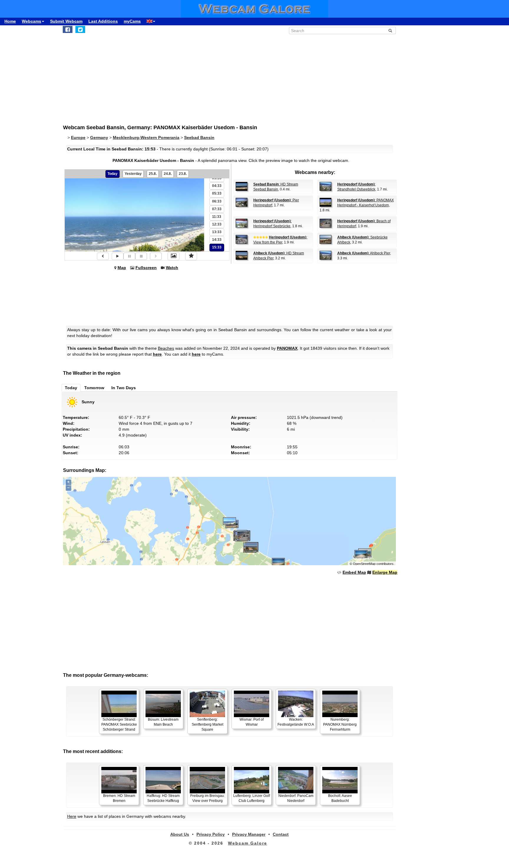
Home (10, 21)
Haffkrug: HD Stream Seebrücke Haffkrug (163, 798)
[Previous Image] (103, 256)
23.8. (183, 174)
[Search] (390, 30)
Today (113, 174)
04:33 (217, 186)
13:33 (217, 232)
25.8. (153, 174)
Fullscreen (146, 267)
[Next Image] (156, 256)
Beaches (166, 348)
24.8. (168, 174)
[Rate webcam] (191, 256)
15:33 (217, 247)
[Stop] (141, 256)
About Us (179, 834)
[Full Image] (173, 256)
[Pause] (129, 256)
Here (71, 816)
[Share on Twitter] (80, 29)
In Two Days (123, 387)
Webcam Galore (247, 843)
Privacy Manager (248, 834)
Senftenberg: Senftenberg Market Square (207, 724)
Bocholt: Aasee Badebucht (340, 798)
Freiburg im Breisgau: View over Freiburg (207, 798)
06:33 (217, 201)
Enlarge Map (384, 572)
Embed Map (354, 572)
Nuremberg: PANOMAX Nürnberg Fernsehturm (340, 724)
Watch (172, 267)
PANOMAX (287, 348)
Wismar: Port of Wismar (251, 722)
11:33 (216, 217)
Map (122, 267)
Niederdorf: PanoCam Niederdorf (295, 798)
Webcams (31, 21)
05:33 (217, 193)
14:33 (217, 240)
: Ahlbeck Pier (363, 253)
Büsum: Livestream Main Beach (163, 722)
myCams (132, 21)
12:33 (217, 224)
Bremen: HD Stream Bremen (119, 798)
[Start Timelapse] (117, 256)
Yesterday (133, 174)
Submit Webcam (66, 21)
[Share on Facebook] (67, 29)
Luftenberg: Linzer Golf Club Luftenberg (251, 798)
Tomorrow (94, 387)
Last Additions (103, 21)
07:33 (217, 209)
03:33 (217, 178)
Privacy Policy (210, 834)
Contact (281, 834)
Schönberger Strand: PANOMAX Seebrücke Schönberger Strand (119, 724)
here (157, 354)
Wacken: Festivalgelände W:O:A (295, 722)
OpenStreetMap (364, 564)
